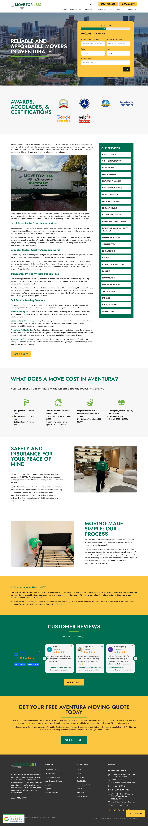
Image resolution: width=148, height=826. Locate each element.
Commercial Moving (112, 161)
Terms (96, 818)
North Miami (81, 777)
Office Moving (109, 174)
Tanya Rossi (88, 647)
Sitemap (115, 818)
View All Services (51, 792)
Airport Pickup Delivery (113, 154)
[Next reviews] (135, 658)
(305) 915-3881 (108, 4)
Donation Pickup (110, 195)
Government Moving (112, 215)
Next (126, 69)
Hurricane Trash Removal (114, 221)
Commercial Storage (112, 188)
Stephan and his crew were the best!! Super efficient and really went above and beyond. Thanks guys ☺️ (89, 660)
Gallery (120, 9)
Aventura (80, 792)
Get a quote (21, 354)
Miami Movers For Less (29, 655)
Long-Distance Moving (113, 264)
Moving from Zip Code (89, 39)
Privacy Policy (105, 818)
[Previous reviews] (44, 658)
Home (64, 9)
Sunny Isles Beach (83, 785)
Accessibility (124, 818)
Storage (106, 298)
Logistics (106, 258)
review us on (32, 664)
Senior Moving (109, 291)
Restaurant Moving (111, 181)
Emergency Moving (111, 201)
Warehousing (108, 311)
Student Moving (110, 305)
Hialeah (79, 789)
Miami (79, 770)
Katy (55, 647)
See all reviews (20, 664)
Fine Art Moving (109, 208)
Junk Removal (108, 244)
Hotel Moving (108, 168)
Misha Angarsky (120, 647)
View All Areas (82, 796)
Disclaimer (133, 818)
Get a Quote (128, 4)
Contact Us (132, 9)
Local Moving (108, 251)
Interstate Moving (111, 237)
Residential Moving (111, 285)
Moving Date (86, 58)
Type (83, 49)
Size (108, 49)
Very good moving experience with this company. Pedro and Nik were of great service (59, 658)
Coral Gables (81, 781)
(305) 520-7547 (117, 779)
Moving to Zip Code (114, 39)
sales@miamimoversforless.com (123, 783)
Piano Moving (108, 278)
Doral (79, 773)
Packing (106, 271)
